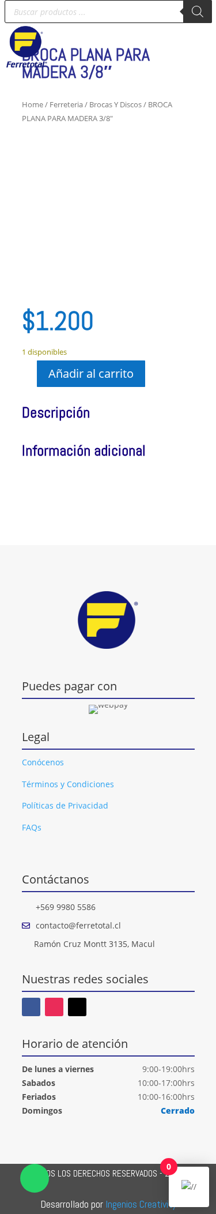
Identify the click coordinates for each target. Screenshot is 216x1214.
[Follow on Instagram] (54, 1007)
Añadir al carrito (91, 373)
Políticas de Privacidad (65, 805)
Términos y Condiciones (68, 784)
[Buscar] (197, 11)
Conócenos (43, 762)
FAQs (31, 827)
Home (32, 104)
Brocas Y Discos (115, 104)
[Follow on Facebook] (31, 1007)
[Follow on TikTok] (77, 1007)
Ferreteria (66, 104)
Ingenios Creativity (140, 1204)
